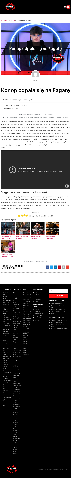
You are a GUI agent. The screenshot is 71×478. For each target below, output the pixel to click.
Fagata (31, 117)
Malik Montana (43, 117)
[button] (64, 7)
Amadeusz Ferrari (16, 117)
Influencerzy (50, 114)
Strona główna (5, 20)
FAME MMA (65, 117)
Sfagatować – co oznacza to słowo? (16, 105)
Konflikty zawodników (41, 261)
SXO (67, 469)
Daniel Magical (25, 117)
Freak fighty (42, 114)
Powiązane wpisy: (12, 108)
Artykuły (12, 20)
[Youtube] (68, 7)
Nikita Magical (51, 117)
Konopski (36, 117)
